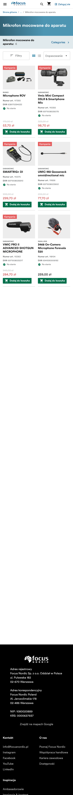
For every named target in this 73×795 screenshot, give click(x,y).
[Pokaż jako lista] (39, 56)
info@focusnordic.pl (15, 747)
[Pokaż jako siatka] (33, 56)
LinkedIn (8, 769)
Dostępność (47, 764)
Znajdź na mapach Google (36, 724)
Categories (58, 42)
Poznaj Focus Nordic (52, 747)
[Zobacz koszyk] (49, 4)
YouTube (8, 764)
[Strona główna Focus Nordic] (18, 4)
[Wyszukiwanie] (42, 4)
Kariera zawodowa (51, 758)
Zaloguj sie (64, 4)
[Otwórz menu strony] (7, 4)
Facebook (9, 758)
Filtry (18, 56)
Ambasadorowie (13, 789)
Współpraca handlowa (53, 752)
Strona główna (10, 12)
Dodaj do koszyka (20, 132)
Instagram (9, 752)
